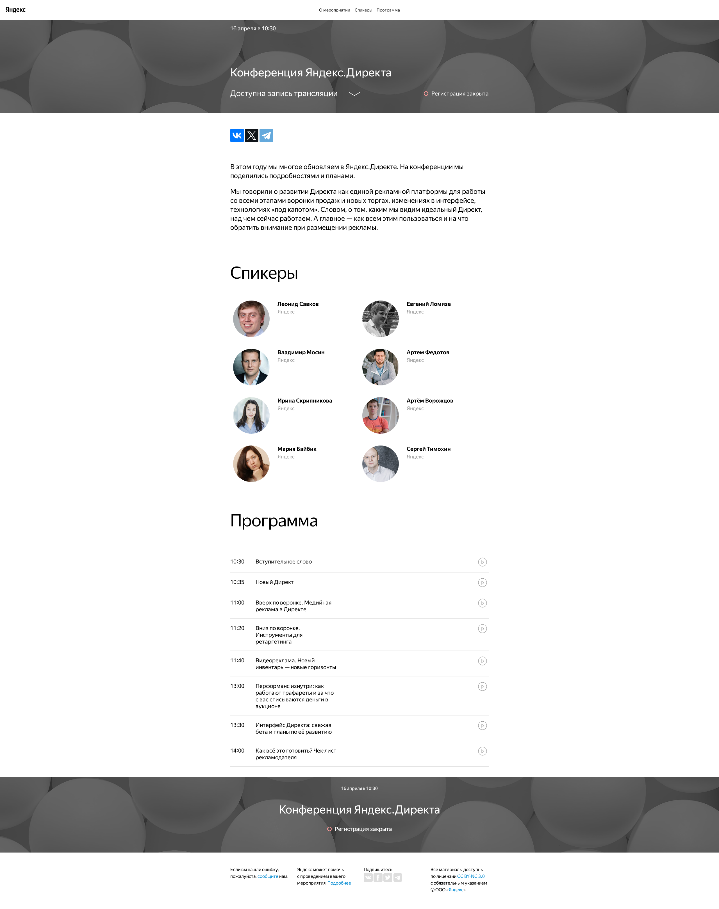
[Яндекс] (15, 9)
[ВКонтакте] (237, 135)
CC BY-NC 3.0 (471, 876)
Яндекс (456, 889)
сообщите (268, 876)
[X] (251, 135)
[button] (296, 561)
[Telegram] (266, 135)
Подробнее (339, 883)
